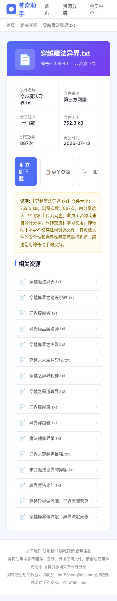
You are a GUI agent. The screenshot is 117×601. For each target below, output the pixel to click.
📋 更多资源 (57, 172)
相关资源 (28, 25)
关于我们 (34, 551)
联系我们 (50, 551)
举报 (93, 172)
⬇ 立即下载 (24, 172)
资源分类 (70, 9)
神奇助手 (27, 9)
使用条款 (83, 551)
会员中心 (96, 9)
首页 (47, 9)
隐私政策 (67, 551)
